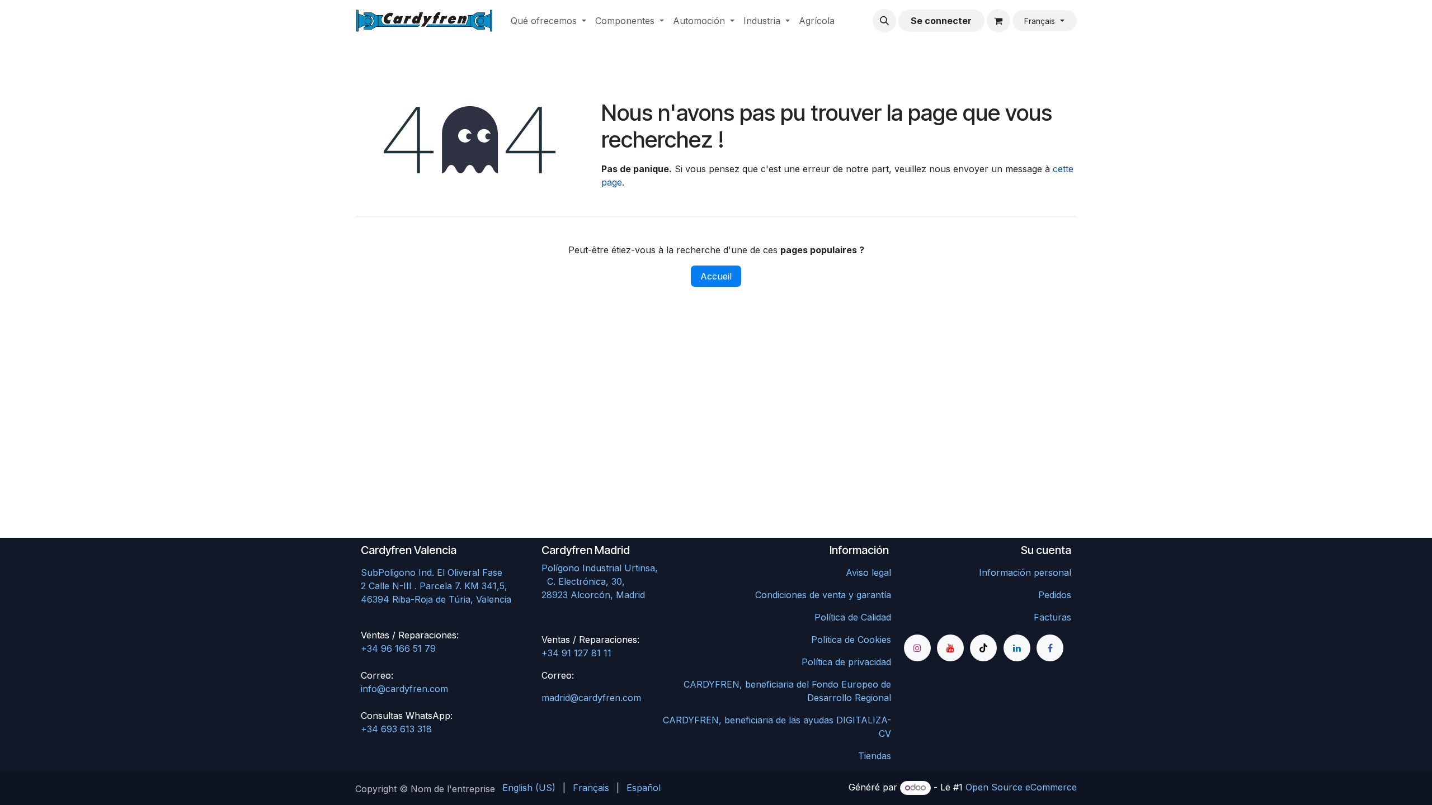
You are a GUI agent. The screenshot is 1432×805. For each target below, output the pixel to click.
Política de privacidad (846, 661)
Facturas (1052, 617)
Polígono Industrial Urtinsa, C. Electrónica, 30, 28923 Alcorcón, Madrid (623, 581)
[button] (884, 20)
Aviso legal (868, 572)
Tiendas (874, 755)
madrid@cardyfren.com (591, 697)
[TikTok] (983, 647)
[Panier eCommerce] (998, 20)
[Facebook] (1050, 647)
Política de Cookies (851, 639)
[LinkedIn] (1017, 647)
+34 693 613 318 (396, 729)
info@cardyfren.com (404, 688)
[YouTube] (950, 647)
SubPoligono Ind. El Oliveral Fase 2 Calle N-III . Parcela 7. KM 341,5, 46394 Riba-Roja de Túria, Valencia (436, 586)
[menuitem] (548, 21)
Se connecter (941, 20)
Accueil (716, 276)
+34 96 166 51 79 (398, 648)
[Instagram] (917, 647)
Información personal (1025, 572)
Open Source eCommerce (1021, 787)
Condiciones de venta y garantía (823, 594)
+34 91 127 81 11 (576, 653)
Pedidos (1054, 594)
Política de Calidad (852, 617)
